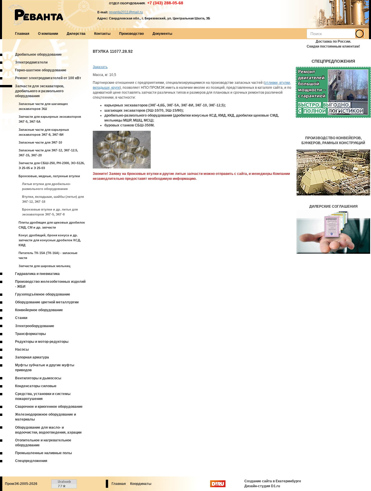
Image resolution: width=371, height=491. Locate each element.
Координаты (140, 484)
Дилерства (76, 34)
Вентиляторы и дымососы (38, 378)
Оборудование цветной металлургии (47, 302)
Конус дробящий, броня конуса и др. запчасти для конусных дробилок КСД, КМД (50, 240)
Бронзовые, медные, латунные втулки (49, 176)
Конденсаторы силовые (36, 386)
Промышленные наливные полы (43, 453)
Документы (162, 34)
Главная (22, 34)
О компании (48, 34)
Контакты (102, 34)
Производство (131, 34)
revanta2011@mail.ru (126, 12)
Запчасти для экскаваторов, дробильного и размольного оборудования (39, 91)
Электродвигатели (31, 62)
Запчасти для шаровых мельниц (44, 266)
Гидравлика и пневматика (37, 274)
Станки (21, 318)
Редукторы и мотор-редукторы (41, 342)
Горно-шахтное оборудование (40, 70)
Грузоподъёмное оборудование (42, 294)
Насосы (22, 349)
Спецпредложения (31, 461)
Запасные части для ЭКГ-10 (40, 142)
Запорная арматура (32, 357)
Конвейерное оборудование (39, 310)
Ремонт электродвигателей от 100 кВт (48, 78)
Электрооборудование (34, 326)
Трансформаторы (30, 334)
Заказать (100, 67)
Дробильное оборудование (38, 54)
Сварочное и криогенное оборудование (49, 407)
